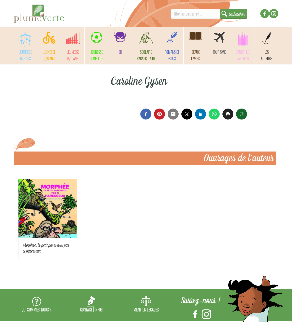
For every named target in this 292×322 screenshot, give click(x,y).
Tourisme (219, 52)
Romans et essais (171, 55)
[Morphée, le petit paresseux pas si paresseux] (47, 207)
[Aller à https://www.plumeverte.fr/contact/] (91, 305)
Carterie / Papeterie (243, 55)
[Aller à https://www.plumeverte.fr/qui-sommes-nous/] (36, 305)
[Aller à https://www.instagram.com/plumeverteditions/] (273, 14)
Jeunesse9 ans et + (96, 55)
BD (120, 52)
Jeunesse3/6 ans (49, 55)
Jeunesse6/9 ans (73, 55)
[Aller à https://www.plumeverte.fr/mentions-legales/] (146, 305)
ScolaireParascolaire (146, 55)
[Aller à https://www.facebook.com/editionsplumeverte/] (264, 14)
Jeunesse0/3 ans (25, 55)
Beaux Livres (195, 55)
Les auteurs (266, 55)
